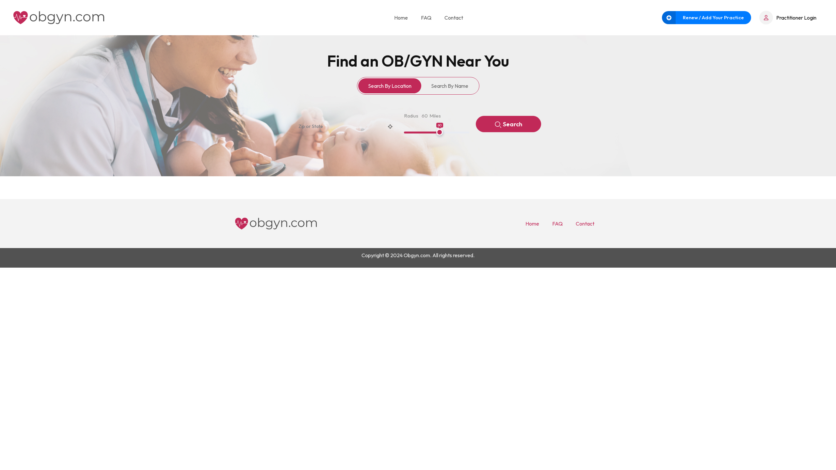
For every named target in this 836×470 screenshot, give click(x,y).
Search (512, 124)
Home (401, 17)
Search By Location (389, 86)
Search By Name (449, 86)
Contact (453, 17)
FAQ (426, 17)
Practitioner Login (796, 17)
